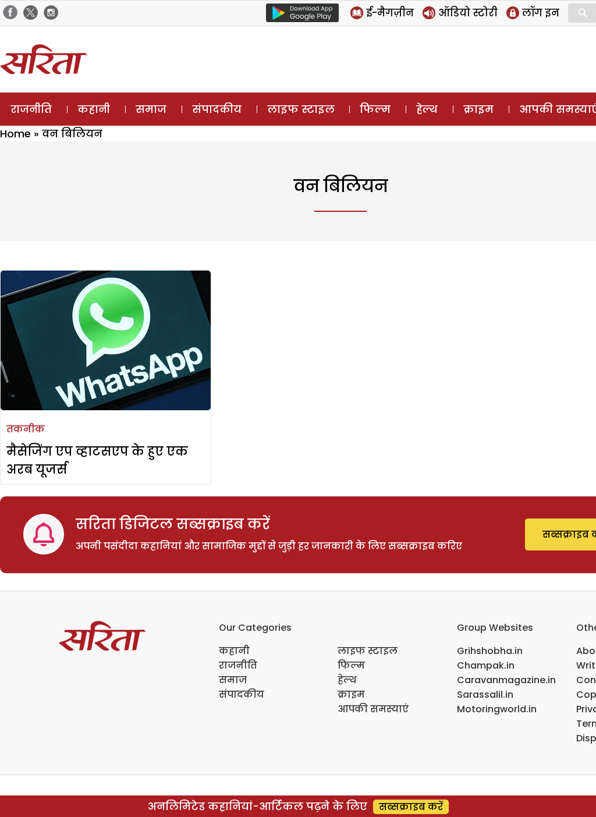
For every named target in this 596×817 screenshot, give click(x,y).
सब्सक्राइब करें (411, 807)
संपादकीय (217, 109)
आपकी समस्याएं (373, 709)
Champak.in (486, 665)
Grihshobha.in (490, 651)
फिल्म (375, 109)
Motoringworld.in (497, 709)
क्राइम (478, 109)
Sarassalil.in (485, 694)
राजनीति (31, 109)
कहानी (93, 109)
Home (15, 133)
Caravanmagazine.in (506, 680)
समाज (151, 109)
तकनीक (25, 429)
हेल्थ (427, 109)
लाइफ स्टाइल (301, 109)
